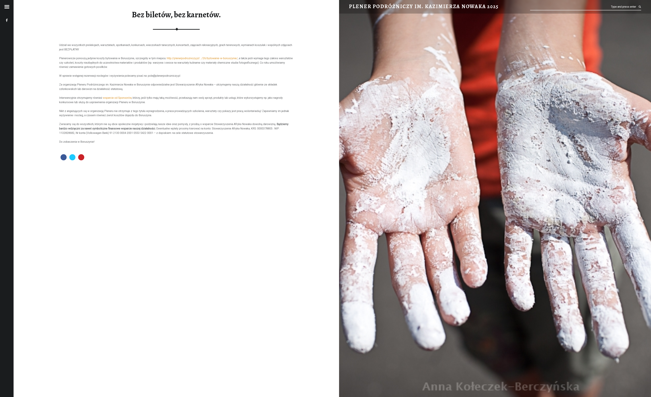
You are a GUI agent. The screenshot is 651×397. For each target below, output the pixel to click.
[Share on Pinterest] (81, 159)
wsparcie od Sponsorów (117, 97)
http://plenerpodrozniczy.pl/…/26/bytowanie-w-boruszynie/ (202, 58)
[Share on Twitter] (72, 159)
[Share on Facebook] (64, 159)
